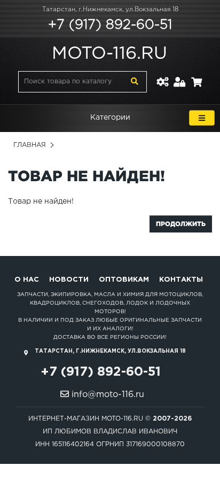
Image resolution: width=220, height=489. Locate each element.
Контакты (181, 280)
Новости (69, 280)
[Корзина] (196, 75)
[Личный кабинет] (180, 75)
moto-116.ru (109, 54)
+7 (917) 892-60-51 (110, 25)
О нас (26, 280)
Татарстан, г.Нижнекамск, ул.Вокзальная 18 (110, 9)
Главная (29, 145)
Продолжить (181, 223)
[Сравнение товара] (162, 75)
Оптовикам (124, 280)
